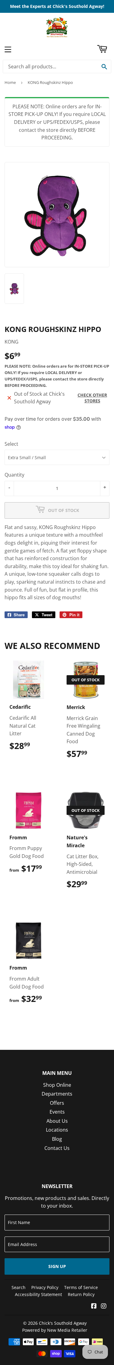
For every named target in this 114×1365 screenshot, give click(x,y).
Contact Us (57, 1148)
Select (11, 444)
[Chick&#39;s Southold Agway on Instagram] (103, 1306)
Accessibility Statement (38, 1294)
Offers (57, 1103)
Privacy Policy (44, 1287)
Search (19, 1287)
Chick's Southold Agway (63, 1323)
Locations (57, 1129)
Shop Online (57, 1085)
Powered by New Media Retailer (54, 1330)
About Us (57, 1121)
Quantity (14, 474)
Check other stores (92, 398)
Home (10, 82)
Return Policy (81, 1294)
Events (57, 1111)
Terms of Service (81, 1287)
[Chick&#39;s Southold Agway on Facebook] (94, 1306)
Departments (57, 1093)
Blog (57, 1139)
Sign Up (57, 1266)
